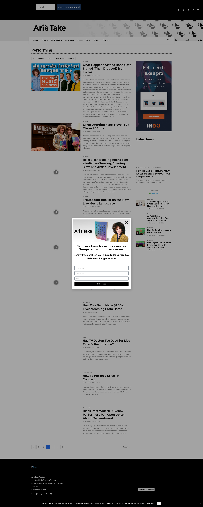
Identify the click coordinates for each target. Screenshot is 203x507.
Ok (159, 503)
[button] (127, 222)
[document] (101, 253)
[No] (200, 503)
